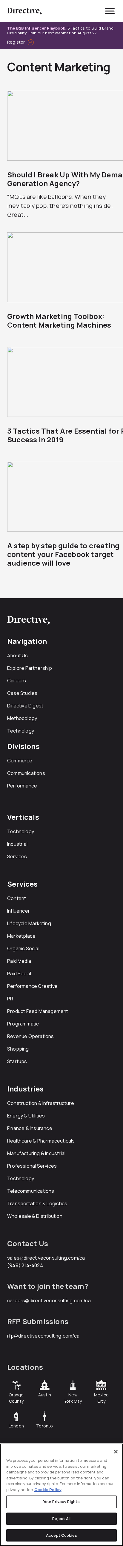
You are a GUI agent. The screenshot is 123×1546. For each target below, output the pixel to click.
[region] (61, 1494)
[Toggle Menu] (110, 11)
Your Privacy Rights (61, 1501)
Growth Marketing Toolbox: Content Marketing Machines (59, 320)
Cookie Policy (47, 1489)
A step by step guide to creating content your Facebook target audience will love (63, 554)
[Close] (115, 1451)
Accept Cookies (61, 1535)
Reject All (61, 1518)
